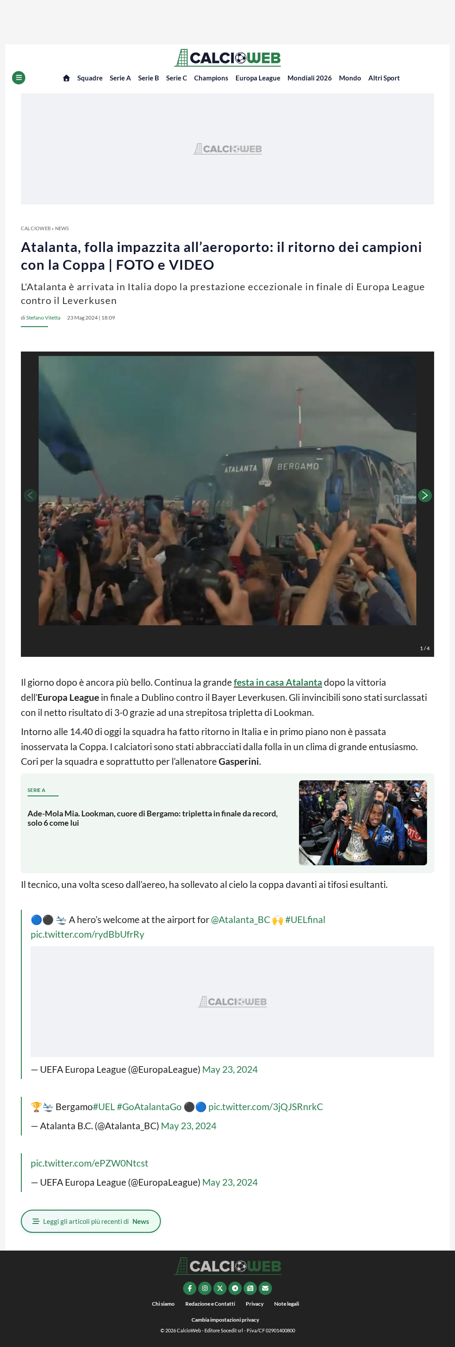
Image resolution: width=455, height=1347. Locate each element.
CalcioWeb (36, 228)
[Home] (66, 78)
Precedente (30, 495)
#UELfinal (305, 919)
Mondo (350, 78)
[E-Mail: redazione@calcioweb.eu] (265, 1288)
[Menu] (18, 77)
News (62, 228)
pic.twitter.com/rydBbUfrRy (87, 933)
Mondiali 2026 (309, 78)
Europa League (257, 78)
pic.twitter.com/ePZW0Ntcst (89, 1162)
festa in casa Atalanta (278, 681)
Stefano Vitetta (43, 317)
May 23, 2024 (230, 1069)
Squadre (90, 78)
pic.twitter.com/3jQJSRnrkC (265, 1106)
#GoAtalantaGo (149, 1106)
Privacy (254, 1303)
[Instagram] (205, 1288)
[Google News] (250, 1288)
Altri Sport (384, 78)
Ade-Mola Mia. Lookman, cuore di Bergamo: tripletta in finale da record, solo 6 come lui (153, 818)
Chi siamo (163, 1303)
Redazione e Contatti (210, 1303)
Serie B (148, 78)
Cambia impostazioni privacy (225, 1319)
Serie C (176, 78)
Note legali (286, 1303)
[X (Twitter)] (220, 1288)
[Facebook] (189, 1288)
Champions (211, 78)
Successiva (425, 495)
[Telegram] (235, 1288)
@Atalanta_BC (240, 919)
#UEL (104, 1106)
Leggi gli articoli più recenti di (96, 1221)
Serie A (120, 78)
